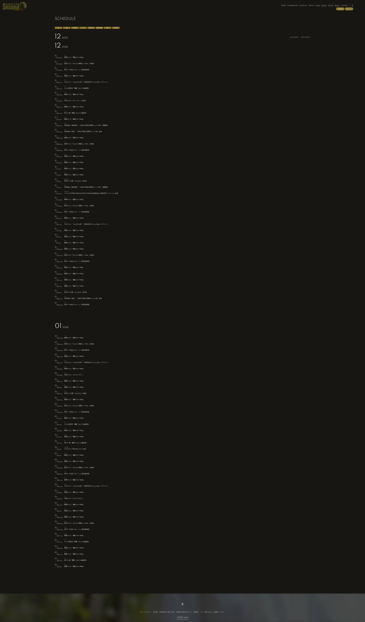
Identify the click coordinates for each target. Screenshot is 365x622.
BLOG (318, 5)
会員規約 (155, 612)
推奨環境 (195, 612)
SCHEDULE (303, 5)
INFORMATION (292, 5)
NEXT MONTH (305, 37)
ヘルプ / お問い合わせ (206, 612)
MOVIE (324, 5)
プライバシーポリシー (145, 612)
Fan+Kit (186, 617)
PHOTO (330, 5)
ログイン (349, 9)
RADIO (337, 5)
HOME (283, 5)
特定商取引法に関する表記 (166, 612)
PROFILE (312, 5)
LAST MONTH (294, 37)
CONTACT (344, 5)
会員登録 (340, 9)
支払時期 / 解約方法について (184, 612)
